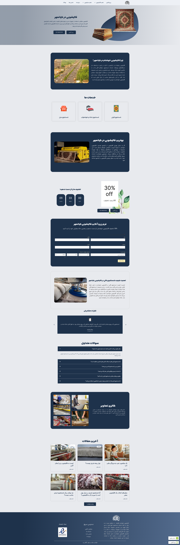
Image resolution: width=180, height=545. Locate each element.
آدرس (87, 244)
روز (88, 257)
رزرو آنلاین (108, 2)
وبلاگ (64, 2)
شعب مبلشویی (87, 2)
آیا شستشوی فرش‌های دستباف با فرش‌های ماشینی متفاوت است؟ (106, 362)
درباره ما (78, 2)
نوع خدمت (122, 252)
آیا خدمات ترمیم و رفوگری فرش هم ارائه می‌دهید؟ (109, 371)
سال (65, 257)
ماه (77, 257)
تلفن (88, 237)
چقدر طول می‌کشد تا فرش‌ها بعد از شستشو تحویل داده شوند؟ (106, 349)
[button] (126, 324)
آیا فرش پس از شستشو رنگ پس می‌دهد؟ (111, 366)
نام (124, 237)
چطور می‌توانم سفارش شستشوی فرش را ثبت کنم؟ (109, 376)
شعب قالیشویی (100, 2)
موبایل (123, 244)
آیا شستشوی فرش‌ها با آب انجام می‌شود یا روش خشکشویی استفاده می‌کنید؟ (103, 381)
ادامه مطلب (125, 469)
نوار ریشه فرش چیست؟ (92, 463)
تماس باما (71, 2)
